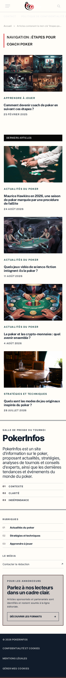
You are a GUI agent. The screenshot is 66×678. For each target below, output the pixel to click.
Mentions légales (15, 658)
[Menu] (8, 6)
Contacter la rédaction (33, 564)
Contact (10, 16)
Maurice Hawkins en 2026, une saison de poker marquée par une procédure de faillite (32, 199)
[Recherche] (58, 6)
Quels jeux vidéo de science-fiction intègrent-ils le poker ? (30, 269)
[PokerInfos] (33, 6)
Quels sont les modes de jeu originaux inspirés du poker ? (32, 403)
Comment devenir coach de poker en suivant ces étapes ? (31, 107)
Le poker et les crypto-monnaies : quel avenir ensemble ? (32, 336)
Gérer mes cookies (16, 668)
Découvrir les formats (33, 616)
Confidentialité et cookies (21, 648)
